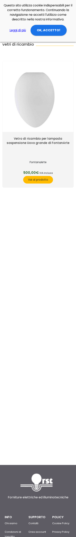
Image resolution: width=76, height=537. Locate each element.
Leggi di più (18, 30)
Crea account (37, 532)
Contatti (33, 523)
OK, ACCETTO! (48, 30)
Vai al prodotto (38, 180)
